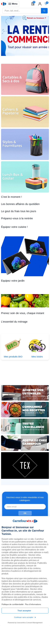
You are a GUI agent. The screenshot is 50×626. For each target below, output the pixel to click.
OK (25, 513)
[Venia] (3, 4)
